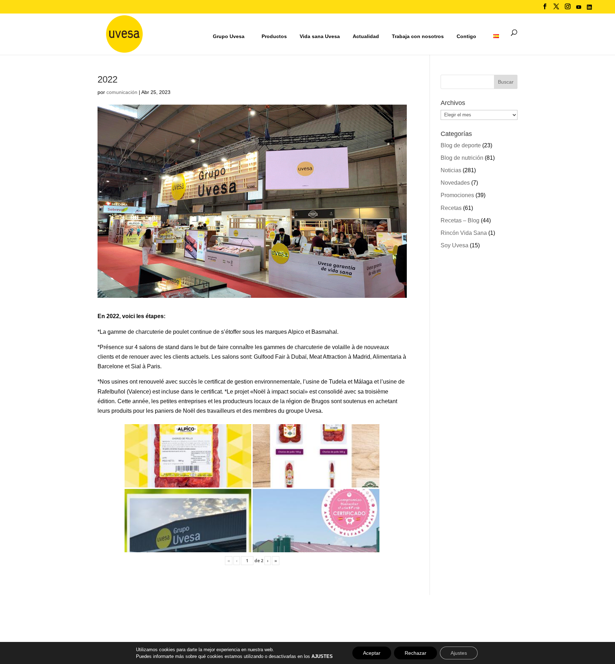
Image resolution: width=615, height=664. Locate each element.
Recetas (451, 208)
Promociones (457, 195)
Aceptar (371, 653)
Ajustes (459, 653)
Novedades (455, 183)
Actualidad (366, 36)
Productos (274, 36)
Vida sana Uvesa (320, 36)
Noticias (451, 170)
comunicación (121, 92)
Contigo (466, 36)
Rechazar (415, 653)
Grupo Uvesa (229, 36)
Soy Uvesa (454, 245)
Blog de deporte (461, 145)
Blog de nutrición (462, 158)
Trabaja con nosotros (418, 36)
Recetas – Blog (460, 220)
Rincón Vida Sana (464, 233)
